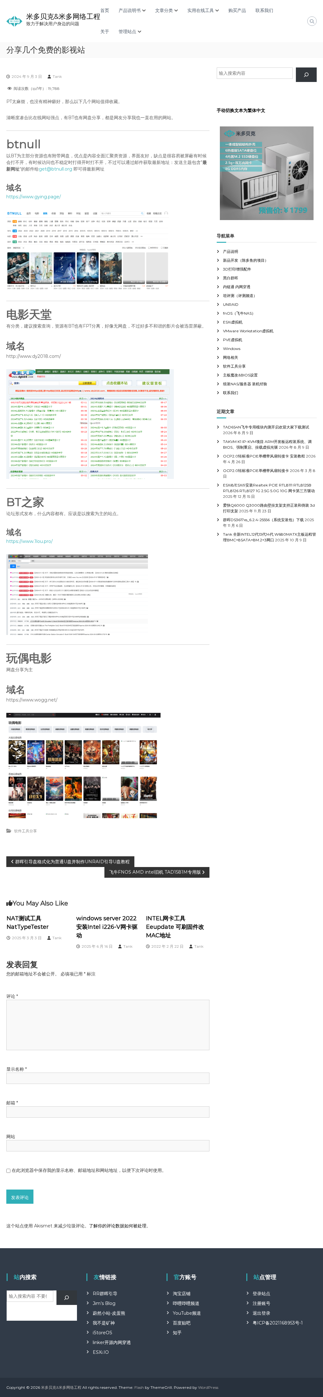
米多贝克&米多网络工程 (63, 16)
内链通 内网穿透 (236, 286)
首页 (104, 10)
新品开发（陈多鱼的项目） (245, 260)
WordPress (208, 1387)
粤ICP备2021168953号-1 (278, 1323)
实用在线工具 (200, 10)
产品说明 (230, 251)
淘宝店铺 (182, 1293)
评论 (12, 996)
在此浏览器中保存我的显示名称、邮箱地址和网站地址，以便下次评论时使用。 (89, 1170)
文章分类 (164, 10)
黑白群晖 (230, 278)
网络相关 (230, 357)
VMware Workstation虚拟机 (248, 331)
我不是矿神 (104, 1323)
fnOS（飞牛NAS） (239, 313)
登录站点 (261, 1293)
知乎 (177, 1333)
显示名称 (16, 1069)
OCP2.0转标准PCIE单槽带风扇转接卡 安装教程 (264, 456)
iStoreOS (102, 1333)
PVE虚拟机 (232, 339)
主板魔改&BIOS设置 (240, 375)
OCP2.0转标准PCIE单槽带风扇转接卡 (256, 470)
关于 (104, 31)
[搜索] (306, 74)
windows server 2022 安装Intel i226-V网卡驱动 (107, 927)
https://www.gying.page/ (33, 197)
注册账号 (261, 1303)
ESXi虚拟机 (233, 322)
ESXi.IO (101, 1352)
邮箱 (12, 1103)
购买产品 (237, 10)
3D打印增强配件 (237, 269)
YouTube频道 (187, 1313)
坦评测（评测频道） (240, 295)
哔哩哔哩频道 (186, 1303)
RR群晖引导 (105, 1293)
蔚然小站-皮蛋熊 (109, 1313)
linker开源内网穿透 (112, 1342)
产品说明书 (130, 10)
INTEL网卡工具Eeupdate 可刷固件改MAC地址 (175, 927)
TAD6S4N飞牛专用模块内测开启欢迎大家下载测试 (266, 427)
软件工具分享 (25, 831)
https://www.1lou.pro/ (29, 541)
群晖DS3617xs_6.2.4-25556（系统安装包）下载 (263, 519)
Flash (139, 1387)
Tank (57, 76)
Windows (231, 348)
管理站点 (127, 31)
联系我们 (264, 10)
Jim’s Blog (104, 1303)
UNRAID (230, 304)
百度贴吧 (182, 1323)
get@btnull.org (55, 169)
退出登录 (261, 1313)
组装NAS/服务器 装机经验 (245, 383)
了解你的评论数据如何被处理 (117, 1226)
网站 (10, 1136)
